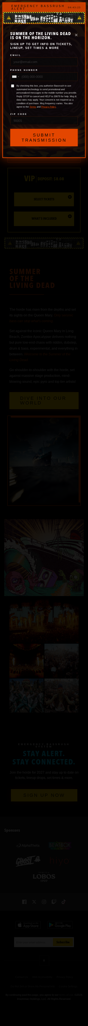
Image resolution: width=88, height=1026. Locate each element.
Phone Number (24, 70)
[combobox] (15, 77)
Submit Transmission (44, 137)
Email (15, 55)
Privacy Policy (48, 106)
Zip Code (18, 114)
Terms (32, 106)
